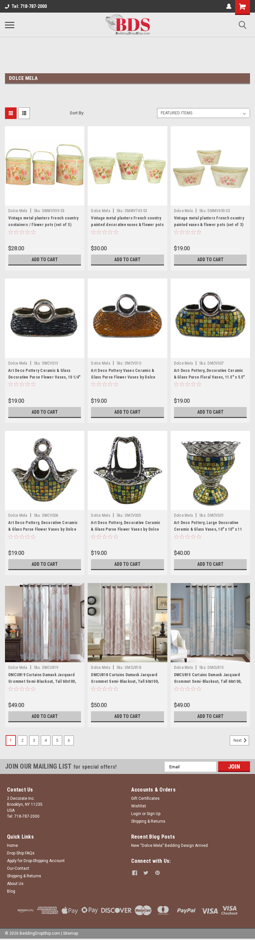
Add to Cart (45, 259)
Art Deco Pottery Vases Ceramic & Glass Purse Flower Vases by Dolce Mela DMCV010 (123, 377)
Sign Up (153, 813)
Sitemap (70, 933)
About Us (15, 883)
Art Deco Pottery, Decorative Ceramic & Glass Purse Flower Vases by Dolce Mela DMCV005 (125, 529)
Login (136, 813)
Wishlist (138, 806)
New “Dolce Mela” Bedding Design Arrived (169, 845)
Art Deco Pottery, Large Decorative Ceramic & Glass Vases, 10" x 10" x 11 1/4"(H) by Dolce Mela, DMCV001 (208, 529)
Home (12, 845)
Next (238, 740)
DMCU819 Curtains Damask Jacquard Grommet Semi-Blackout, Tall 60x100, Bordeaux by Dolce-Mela (42, 681)
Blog (11, 891)
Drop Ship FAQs (21, 853)
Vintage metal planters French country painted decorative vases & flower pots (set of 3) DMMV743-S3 (127, 225)
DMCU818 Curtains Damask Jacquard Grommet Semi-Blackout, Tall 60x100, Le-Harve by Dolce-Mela (125, 681)
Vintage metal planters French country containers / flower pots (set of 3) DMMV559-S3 (43, 225)
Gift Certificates (145, 798)
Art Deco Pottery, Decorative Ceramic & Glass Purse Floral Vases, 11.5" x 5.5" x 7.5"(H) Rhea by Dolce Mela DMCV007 (209, 377)
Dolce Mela (18, 210)
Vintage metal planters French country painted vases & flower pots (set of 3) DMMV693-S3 (209, 225)
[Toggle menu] (9, 24)
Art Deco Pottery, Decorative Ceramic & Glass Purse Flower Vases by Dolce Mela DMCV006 (43, 529)
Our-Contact (18, 868)
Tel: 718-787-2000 (29, 6)
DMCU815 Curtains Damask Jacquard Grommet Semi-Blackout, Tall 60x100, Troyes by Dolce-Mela (208, 681)
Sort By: (77, 112)
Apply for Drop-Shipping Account (36, 860)
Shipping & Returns (148, 821)
